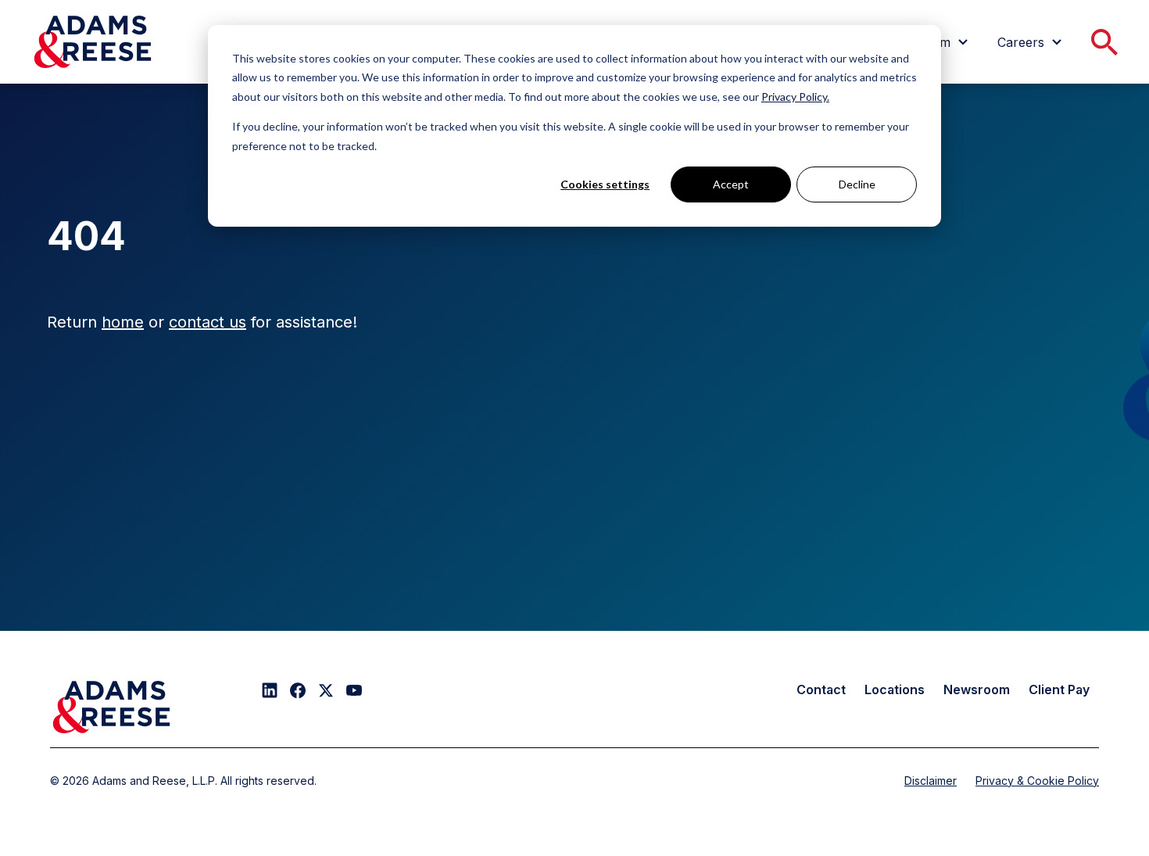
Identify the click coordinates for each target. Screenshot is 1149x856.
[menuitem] (1031, 42)
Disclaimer (930, 780)
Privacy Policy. (795, 96)
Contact (821, 689)
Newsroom (976, 689)
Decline (857, 184)
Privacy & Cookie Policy (1037, 780)
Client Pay (1059, 689)
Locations (894, 689)
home (123, 322)
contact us (207, 322)
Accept (731, 184)
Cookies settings (605, 184)
